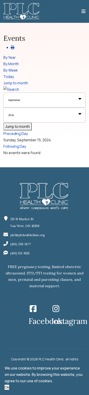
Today (8, 76)
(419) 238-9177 (20, 244)
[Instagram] (56, 307)
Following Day (14, 146)
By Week (10, 70)
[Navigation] (83, 11)
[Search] (44, 89)
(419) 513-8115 (20, 253)
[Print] (12, 47)
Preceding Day (15, 133)
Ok (7, 387)
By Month (11, 63)
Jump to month (15, 82)
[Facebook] (33, 307)
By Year (9, 57)
